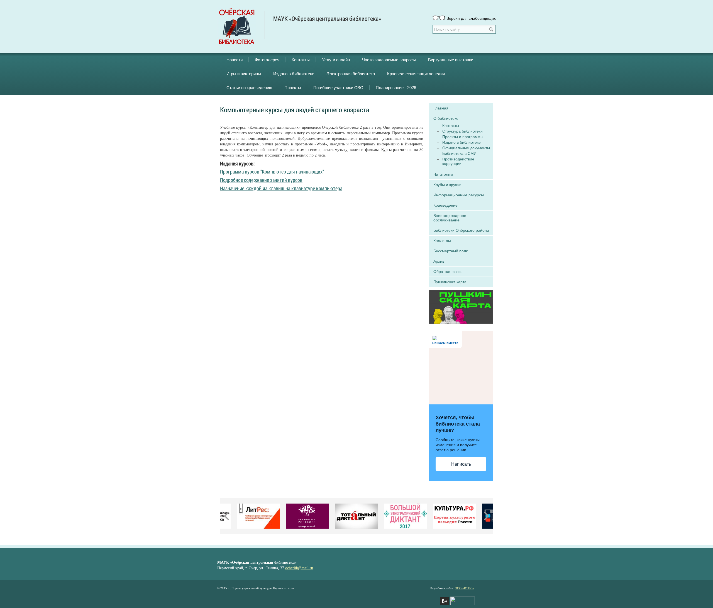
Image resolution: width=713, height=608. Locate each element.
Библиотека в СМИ (459, 153)
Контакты (301, 59)
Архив (438, 261)
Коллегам (442, 240)
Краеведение (445, 205)
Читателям (443, 174)
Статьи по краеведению (249, 87)
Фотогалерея (267, 59)
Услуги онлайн (336, 59)
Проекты (292, 87)
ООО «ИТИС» (464, 588)
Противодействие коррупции (458, 161)
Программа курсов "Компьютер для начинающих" (272, 171)
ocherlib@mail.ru (299, 568)
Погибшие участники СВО (338, 87)
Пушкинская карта (450, 282)
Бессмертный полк (450, 251)
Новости (234, 59)
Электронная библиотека (350, 73)
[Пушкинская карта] (461, 306)
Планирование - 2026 (396, 87)
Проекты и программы (462, 137)
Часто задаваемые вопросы (389, 59)
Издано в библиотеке (293, 73)
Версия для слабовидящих (471, 18)
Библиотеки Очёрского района (461, 230)
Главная (440, 108)
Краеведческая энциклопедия (416, 73)
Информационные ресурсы (458, 195)
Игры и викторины (243, 73)
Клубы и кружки (447, 184)
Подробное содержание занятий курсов (261, 180)
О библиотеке (445, 118)
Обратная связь (447, 271)
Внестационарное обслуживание (449, 217)
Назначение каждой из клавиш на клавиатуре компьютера (281, 188)
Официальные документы (466, 148)
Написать (461, 464)
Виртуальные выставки (450, 59)
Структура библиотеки (462, 131)
